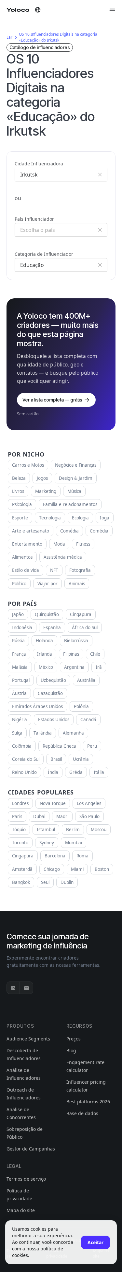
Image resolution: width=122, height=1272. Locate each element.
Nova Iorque (53, 803)
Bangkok (21, 882)
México (46, 667)
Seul (45, 882)
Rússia (18, 641)
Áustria (19, 693)
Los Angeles (89, 803)
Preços (73, 1039)
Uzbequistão (53, 680)
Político (19, 584)
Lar (9, 37)
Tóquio (19, 829)
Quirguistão (47, 614)
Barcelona (55, 856)
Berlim (73, 829)
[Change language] (37, 10)
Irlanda (44, 654)
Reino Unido (24, 772)
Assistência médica (63, 557)
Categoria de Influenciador (44, 254)
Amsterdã (22, 869)
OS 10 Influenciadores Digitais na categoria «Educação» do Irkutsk (58, 37)
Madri (62, 816)
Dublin (67, 882)
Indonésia (22, 627)
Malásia (20, 667)
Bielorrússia (76, 641)
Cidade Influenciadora (39, 163)
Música (74, 491)
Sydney (46, 843)
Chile (95, 654)
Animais (77, 584)
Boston (102, 869)
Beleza (19, 478)
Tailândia (43, 733)
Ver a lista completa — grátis (52, 399)
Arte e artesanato (30, 531)
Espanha (52, 627)
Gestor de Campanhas (31, 1149)
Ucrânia (81, 759)
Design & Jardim (75, 478)
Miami (77, 869)
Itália (99, 772)
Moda (59, 544)
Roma (82, 856)
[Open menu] (112, 10)
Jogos (42, 478)
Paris (17, 816)
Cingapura (80, 614)
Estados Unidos (53, 719)
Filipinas (71, 654)
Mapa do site (21, 1210)
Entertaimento (27, 544)
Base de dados (82, 1113)
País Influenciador (34, 219)
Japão (18, 614)
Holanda (44, 641)
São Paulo (89, 816)
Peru (92, 746)
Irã (99, 667)
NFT (54, 570)
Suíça (17, 733)
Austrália (86, 680)
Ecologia (80, 518)
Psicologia (22, 504)
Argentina (74, 667)
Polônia (81, 706)
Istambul (46, 829)
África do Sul (85, 627)
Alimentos (22, 557)
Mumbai (73, 843)
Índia (53, 772)
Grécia (76, 772)
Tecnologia (50, 518)
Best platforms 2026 (88, 1101)
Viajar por (47, 584)
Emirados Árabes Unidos (37, 706)
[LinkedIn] (13, 988)
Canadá (88, 719)
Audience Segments (28, 1039)
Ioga (104, 518)
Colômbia (22, 746)
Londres (20, 803)
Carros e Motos (28, 465)
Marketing (45, 491)
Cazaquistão (50, 693)
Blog (71, 1050)
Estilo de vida (25, 570)
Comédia (69, 531)
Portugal (21, 680)
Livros (18, 491)
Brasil (56, 759)
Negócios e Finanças (75, 465)
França (19, 654)
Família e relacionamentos (70, 504)
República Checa (59, 746)
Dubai (39, 816)
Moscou (98, 829)
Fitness (83, 544)
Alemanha (73, 733)
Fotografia (80, 570)
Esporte (20, 518)
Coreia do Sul (25, 759)
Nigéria (19, 719)
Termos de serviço (26, 1179)
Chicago (52, 869)
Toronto (20, 843)
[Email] (26, 988)
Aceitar (95, 1242)
